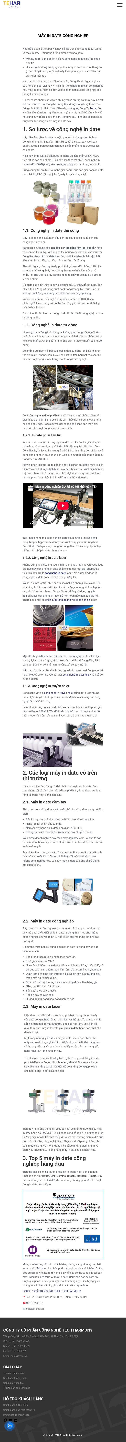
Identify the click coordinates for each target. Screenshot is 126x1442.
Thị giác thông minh (14, 1373)
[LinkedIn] (16, 1421)
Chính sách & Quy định (15, 1405)
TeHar (93, 108)
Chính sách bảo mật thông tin (19, 1409)
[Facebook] (5, 1421)
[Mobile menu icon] (120, 5)
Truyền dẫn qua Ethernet (16, 1387)
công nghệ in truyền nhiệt (58, 692)
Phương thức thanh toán (16, 1414)
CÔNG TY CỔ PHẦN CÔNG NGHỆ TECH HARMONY (52, 1291)
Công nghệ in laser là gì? (77, 674)
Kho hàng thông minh (14, 1378)
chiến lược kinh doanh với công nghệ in (68, 599)
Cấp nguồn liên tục (13, 1382)
